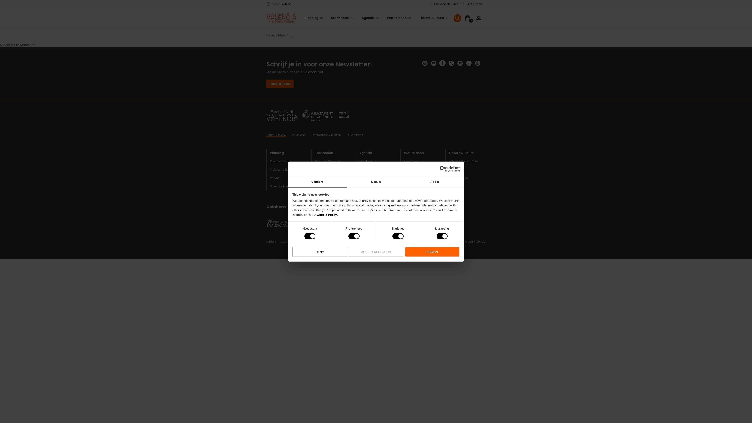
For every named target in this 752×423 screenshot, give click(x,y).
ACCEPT (432, 252)
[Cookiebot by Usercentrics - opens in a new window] (443, 169)
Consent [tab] (317, 181)
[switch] (354, 236)
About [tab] (434, 181)
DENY (320, 252)
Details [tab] (376, 181)
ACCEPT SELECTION (376, 252)
